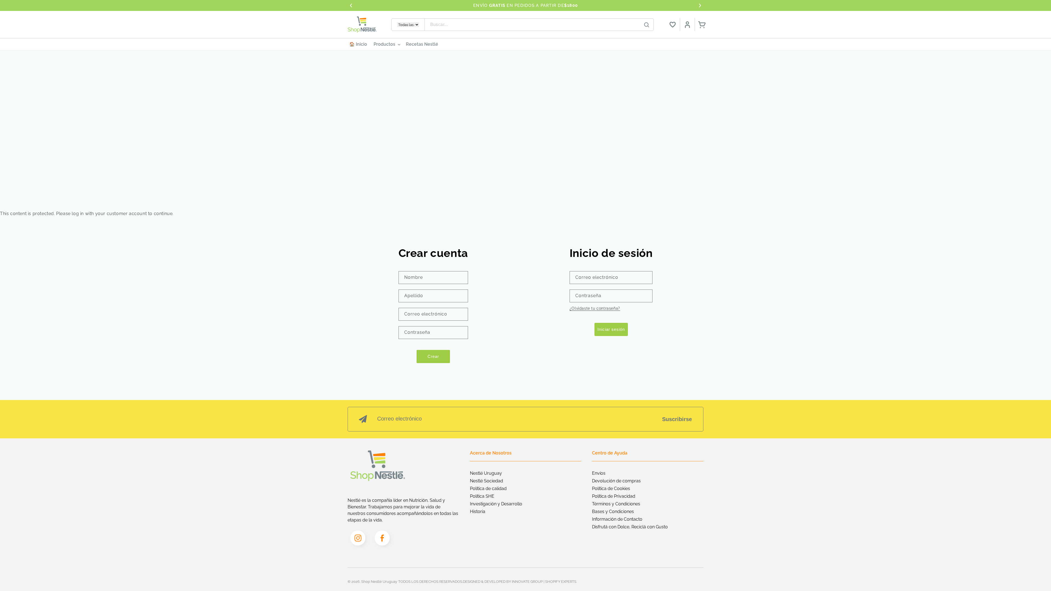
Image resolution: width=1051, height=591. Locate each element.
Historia (477, 511)
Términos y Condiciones (616, 503)
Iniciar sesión (611, 329)
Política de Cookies (611, 488)
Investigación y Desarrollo (496, 503)
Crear (433, 356)
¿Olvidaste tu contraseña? (595, 308)
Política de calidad (488, 488)
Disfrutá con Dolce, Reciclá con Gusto (630, 526)
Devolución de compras (616, 480)
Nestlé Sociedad (486, 480)
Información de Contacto (617, 519)
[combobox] (539, 24)
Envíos (598, 473)
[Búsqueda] (647, 25)
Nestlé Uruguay (486, 473)
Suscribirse (677, 419)
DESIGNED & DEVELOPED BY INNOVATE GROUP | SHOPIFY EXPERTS (519, 581)
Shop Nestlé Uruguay (379, 581)
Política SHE (482, 496)
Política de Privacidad (613, 496)
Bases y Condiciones (613, 511)
